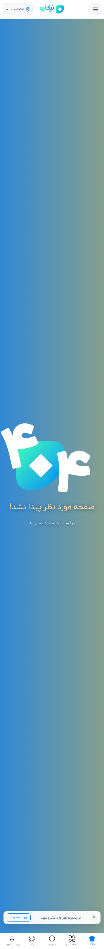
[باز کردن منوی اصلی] (95, 9)
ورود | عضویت (18, 917)
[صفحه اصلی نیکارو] (52, 9)
